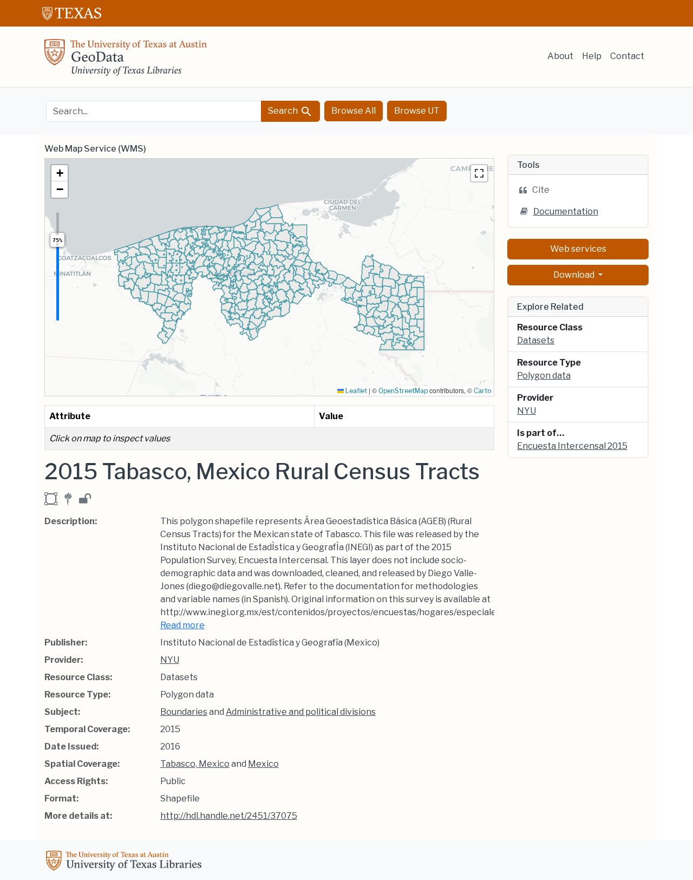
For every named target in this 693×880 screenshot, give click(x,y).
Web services (578, 249)
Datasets (535, 340)
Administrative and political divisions (301, 712)
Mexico (263, 764)
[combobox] (154, 111)
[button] (59, 173)
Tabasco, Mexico (195, 764)
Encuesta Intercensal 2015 (572, 446)
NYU (169, 660)
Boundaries (183, 712)
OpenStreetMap (403, 391)
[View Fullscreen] (479, 173)
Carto (482, 391)
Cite (541, 190)
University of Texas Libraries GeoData (125, 60)
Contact (627, 56)
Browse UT (417, 111)
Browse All (353, 111)
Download (574, 275)
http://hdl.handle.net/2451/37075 (228, 816)
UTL (125, 862)
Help (592, 56)
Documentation (565, 211)
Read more (182, 625)
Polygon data (544, 375)
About (560, 56)
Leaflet (355, 391)
